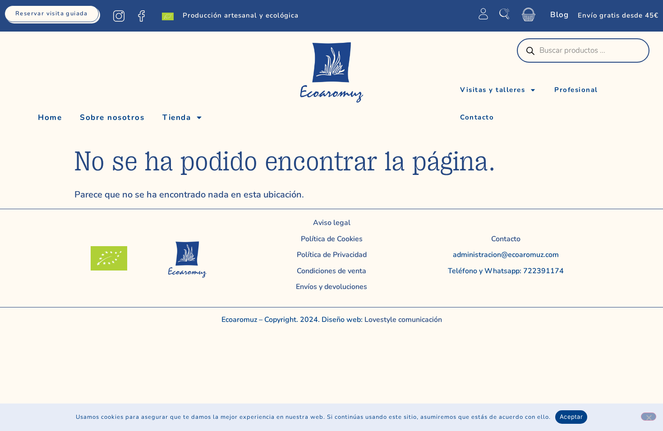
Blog (559, 14)
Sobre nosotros (112, 117)
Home (50, 117)
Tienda (176, 117)
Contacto (477, 117)
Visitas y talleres (492, 89)
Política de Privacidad (332, 255)
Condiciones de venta (331, 271)
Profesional (576, 89)
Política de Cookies (332, 239)
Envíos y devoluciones (331, 287)
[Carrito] (528, 14)
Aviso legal (331, 223)
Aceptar (571, 416)
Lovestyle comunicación (402, 320)
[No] (648, 417)
